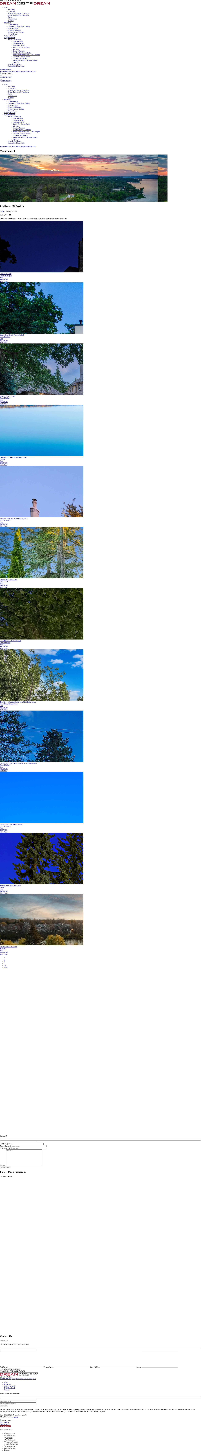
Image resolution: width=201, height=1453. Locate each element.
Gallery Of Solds (9, 36)
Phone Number (5, 1146)
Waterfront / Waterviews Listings (19, 26)
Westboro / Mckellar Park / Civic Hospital (26, 55)
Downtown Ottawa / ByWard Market (25, 60)
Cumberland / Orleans (20, 58)
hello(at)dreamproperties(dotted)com (24, 146)
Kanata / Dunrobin (19, 51)
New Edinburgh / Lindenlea (22, 53)
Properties (7, 23)
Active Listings (13, 24)
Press (10, 17)
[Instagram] (100, 1192)
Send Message (5, 1167)
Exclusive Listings (14, 30)
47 (5, 965)
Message (3, 1165)
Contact (11, 21)
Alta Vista (16, 49)
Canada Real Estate (14, 64)
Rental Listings (13, 28)
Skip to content (5, 1424)
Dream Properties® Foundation (18, 15)
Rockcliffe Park (18, 41)
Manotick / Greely (19, 45)
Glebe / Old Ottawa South (21, 47)
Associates (11, 11)
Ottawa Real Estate (14, 40)
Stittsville (16, 62)
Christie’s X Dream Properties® (18, 13)
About (6, 7)
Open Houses (12, 34)
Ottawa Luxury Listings (16, 32)
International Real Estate (16, 66)
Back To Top (4, 1422)
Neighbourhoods (9, 38)
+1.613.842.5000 (5, 77)
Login (16, 1417)
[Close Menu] (1, 79)
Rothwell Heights (18, 43)
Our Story (11, 9)
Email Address (5, 1148)
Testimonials (12, 19)
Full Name (3, 1144)
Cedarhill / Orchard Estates (21, 57)
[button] (5, 1426)
